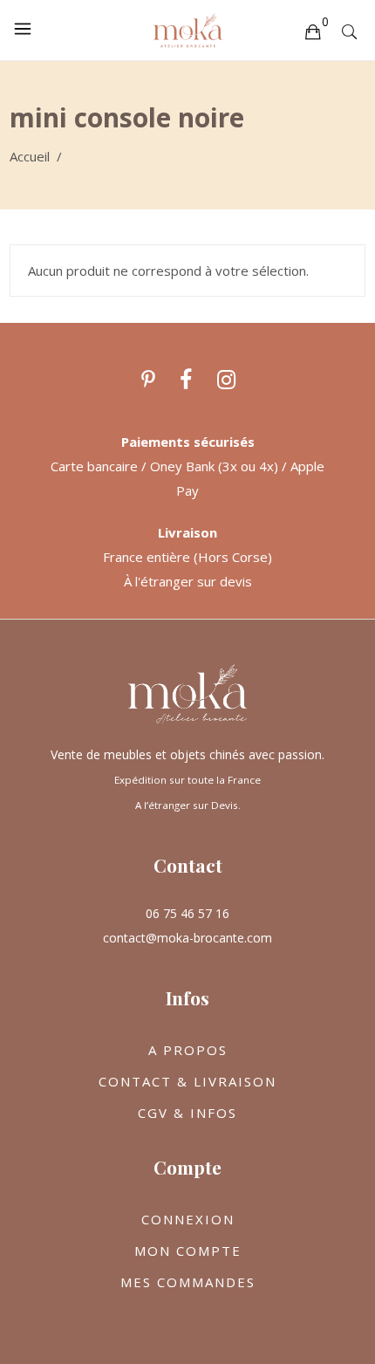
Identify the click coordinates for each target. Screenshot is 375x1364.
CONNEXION (188, 1219)
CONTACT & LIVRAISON (187, 1081)
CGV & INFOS (187, 1112)
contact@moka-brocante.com (187, 937)
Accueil (30, 156)
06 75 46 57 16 (187, 913)
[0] (312, 30)
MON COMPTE (188, 1250)
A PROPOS (188, 1050)
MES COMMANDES (188, 1282)
